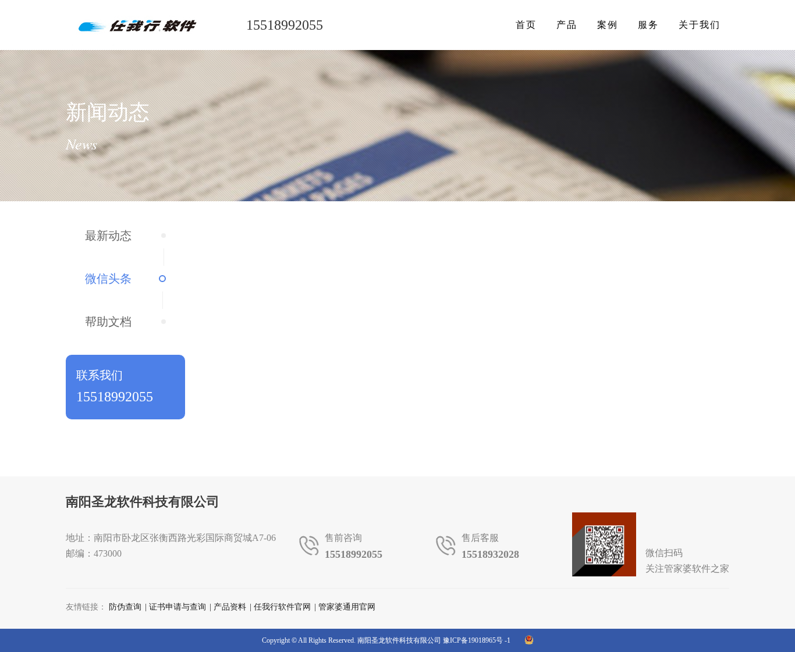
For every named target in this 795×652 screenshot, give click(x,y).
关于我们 (700, 25)
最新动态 (108, 235)
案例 (607, 25)
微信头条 (108, 278)
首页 (526, 25)
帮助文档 (108, 321)
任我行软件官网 (282, 607)
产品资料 (230, 607)
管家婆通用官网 (346, 607)
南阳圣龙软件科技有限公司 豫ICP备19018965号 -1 (433, 640)
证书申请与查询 (177, 607)
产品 (566, 25)
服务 (648, 25)
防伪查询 (125, 607)
